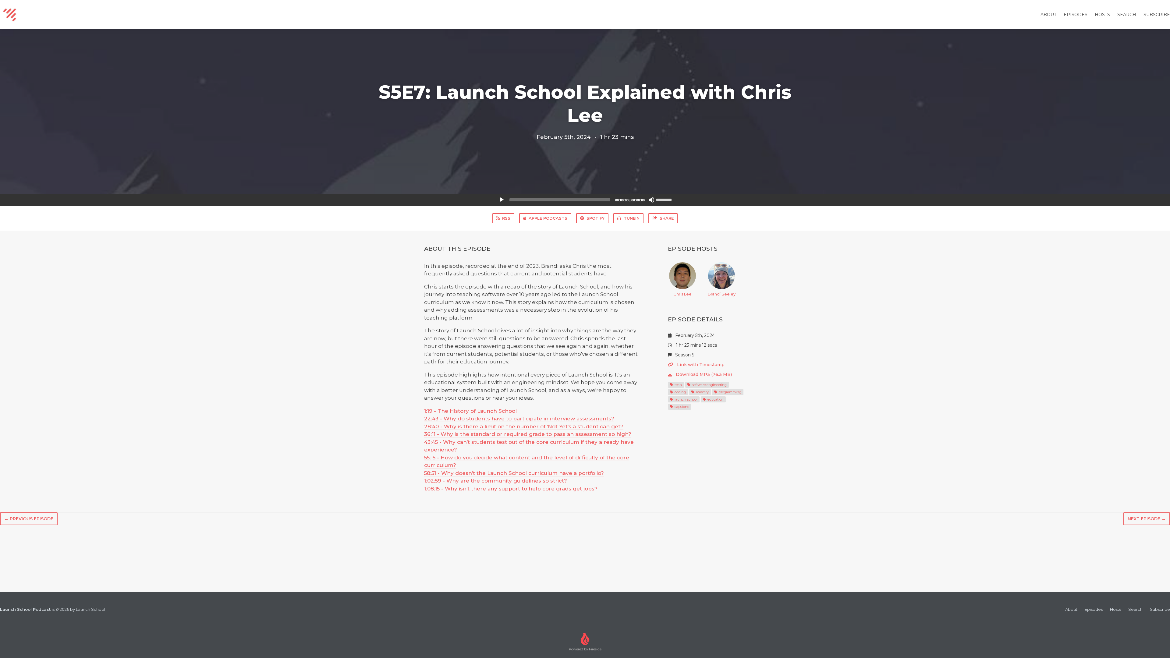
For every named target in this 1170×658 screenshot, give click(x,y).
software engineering (709, 385)
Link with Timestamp (700, 364)
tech (678, 385)
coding (680, 392)
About (1048, 14)
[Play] (501, 200)
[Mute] (651, 200)
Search (1126, 14)
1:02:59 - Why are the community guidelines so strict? (495, 481)
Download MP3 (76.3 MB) (703, 374)
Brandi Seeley (722, 294)
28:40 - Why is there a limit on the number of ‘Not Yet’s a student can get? (523, 426)
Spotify (595, 218)
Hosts (1102, 14)
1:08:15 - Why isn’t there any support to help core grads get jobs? (510, 489)
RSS (506, 218)
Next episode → (1147, 519)
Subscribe (1156, 14)
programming (729, 392)
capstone (681, 407)
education (715, 399)
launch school (685, 399)
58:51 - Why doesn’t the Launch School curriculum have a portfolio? (514, 473)
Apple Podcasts (548, 218)
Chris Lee (682, 294)
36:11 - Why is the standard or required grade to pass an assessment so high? (527, 434)
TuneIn (632, 218)
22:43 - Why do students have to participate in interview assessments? (519, 419)
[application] (585, 200)
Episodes (1075, 14)
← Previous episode (28, 519)
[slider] (664, 199)
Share (667, 218)
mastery (702, 392)
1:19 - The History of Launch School (470, 411)
